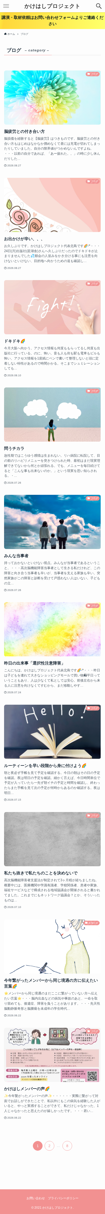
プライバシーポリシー (63, 1198)
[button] (99, 6)
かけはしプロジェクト (52, 6)
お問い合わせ (36, 1198)
